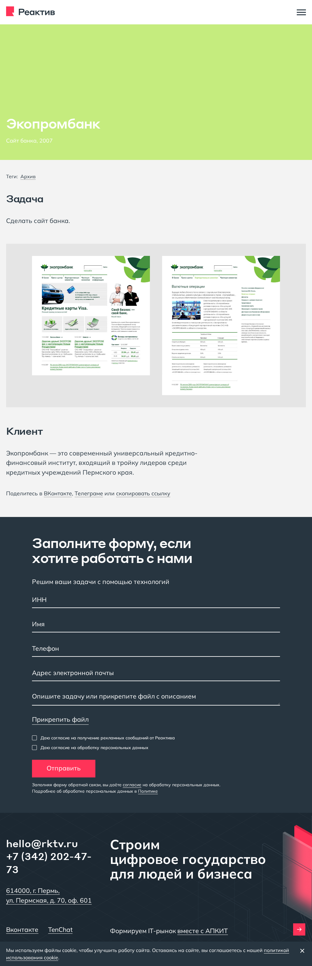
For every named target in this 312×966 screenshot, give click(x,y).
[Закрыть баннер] (302, 950)
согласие (132, 784)
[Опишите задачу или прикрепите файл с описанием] (156, 698)
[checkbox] (103, 738)
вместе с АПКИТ (202, 931)
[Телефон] (156, 649)
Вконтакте (22, 929)
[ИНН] (156, 600)
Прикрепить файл (60, 719)
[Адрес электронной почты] (156, 673)
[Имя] (156, 624)
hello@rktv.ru (42, 843)
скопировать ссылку (143, 493)
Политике (148, 791)
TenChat (60, 929)
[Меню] (301, 12)
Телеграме (89, 493)
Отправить (64, 768)
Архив (28, 176)
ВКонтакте (58, 493)
